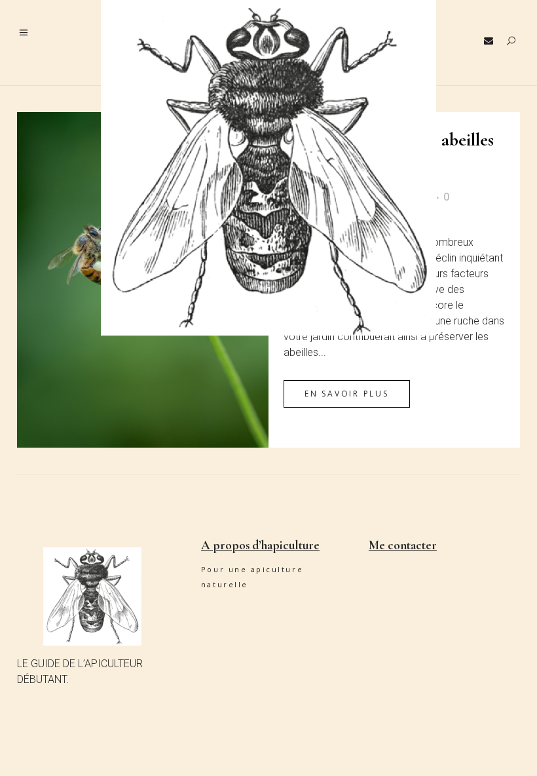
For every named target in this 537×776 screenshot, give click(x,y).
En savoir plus (347, 393)
